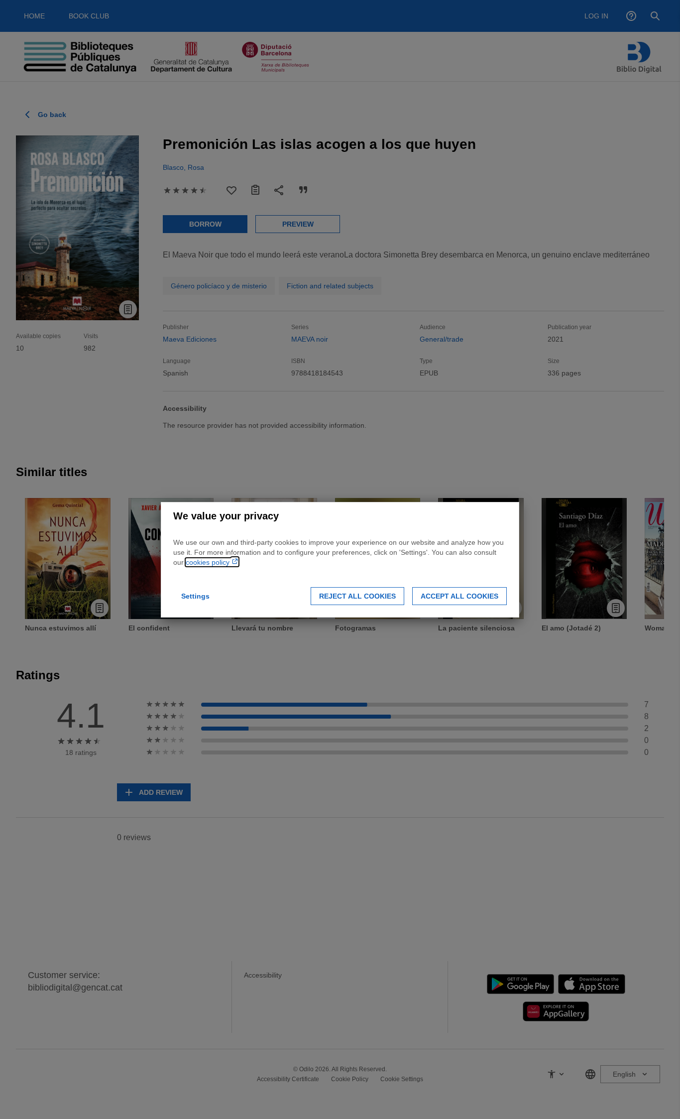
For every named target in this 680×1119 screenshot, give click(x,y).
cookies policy (208, 562)
